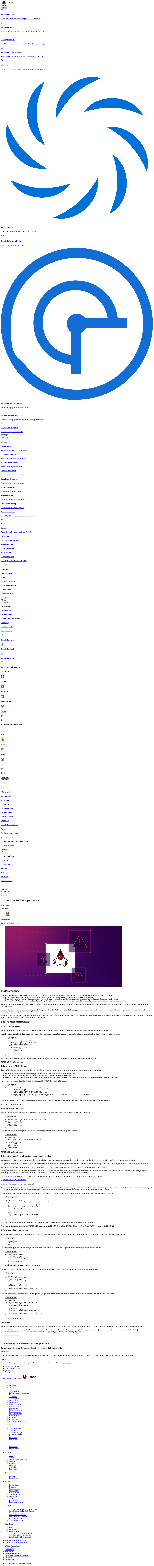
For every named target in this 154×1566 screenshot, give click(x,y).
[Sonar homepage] (7, 3)
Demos (7, 1370)
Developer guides (15, 1492)
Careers (11, 1458)
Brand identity (14, 1469)
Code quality (13, 1400)
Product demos (14, 1485)
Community (13, 1496)
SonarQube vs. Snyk (16, 1518)
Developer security (15, 1395)
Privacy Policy (67, 1363)
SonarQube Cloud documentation (20, 1535)
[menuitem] (77, 14)
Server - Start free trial (12, 1368)
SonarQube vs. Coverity (17, 1520)
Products (4, 5)
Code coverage (14, 1408)
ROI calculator (14, 1500)
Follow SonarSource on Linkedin (16, 1542)
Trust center (9, 1552)
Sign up (4, 1359)
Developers (5, 602)
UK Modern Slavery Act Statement (16, 1556)
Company (4, 852)
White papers (13, 1491)
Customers (12, 1461)
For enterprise (13, 1417)
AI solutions (13, 1397)
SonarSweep (13, 1440)
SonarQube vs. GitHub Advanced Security (23, 1509)
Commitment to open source (18, 1459)
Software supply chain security (19, 1393)
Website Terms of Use (12, 1546)
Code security (13, 1385)
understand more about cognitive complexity (134, 1164)
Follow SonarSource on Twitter (15, 1540)
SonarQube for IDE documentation (20, 1537)
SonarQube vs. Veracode (17, 1515)
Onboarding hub (14, 1494)
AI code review (14, 1406)
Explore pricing (14, 1449)
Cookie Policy (87, 1355)
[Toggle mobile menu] (77, 893)
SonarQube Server (15, 1430)
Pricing (3, 600)
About (11, 1456)
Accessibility (13, 1467)
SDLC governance (15, 1414)
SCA (11, 1389)
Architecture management (17, 1421)
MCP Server (13, 1438)
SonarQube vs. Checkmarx (18, 1517)
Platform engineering (16, 1410)
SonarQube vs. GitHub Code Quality (21, 1511)
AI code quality (14, 1399)
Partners (12, 1463)
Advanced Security (15, 1434)
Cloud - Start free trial (12, 1366)
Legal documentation (16, 1502)
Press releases (13, 1478)
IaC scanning (13, 1419)
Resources (5, 779)
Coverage (12, 1476)
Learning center (14, 1531)
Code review (13, 1402)
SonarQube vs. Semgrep (17, 1513)
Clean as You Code (63, 1330)
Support (11, 1498)
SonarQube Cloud (15, 1428)
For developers (14, 1415)
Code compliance (15, 1412)
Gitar (11, 1436)
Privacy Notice (10, 1548)
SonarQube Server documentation (20, 1533)
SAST (11, 1387)
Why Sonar (5, 438)
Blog (10, 1527)
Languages (12, 1529)
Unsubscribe (9, 1557)
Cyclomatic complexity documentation (13, 1180)
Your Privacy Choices (12, 1553)
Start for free (5, 891)
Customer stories (14, 1489)
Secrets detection (14, 1391)
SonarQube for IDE (38, 1330)
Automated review (15, 1404)
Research (4, 829)
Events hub (13, 1487)
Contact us (12, 1465)
